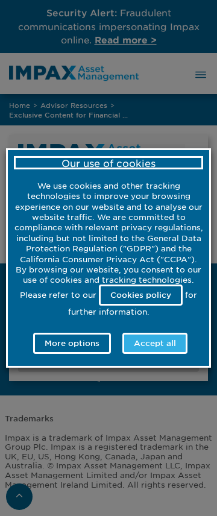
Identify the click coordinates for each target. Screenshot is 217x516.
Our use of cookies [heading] (108, 163)
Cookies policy (140, 295)
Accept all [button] (155, 343)
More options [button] (72, 343)
